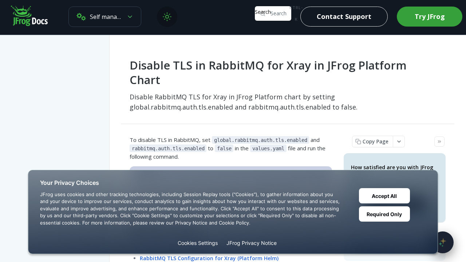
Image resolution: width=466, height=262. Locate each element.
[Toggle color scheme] (167, 17)
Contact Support (344, 16)
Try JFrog (430, 16)
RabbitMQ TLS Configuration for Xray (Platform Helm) (209, 258)
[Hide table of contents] (439, 141)
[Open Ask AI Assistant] (443, 242)
